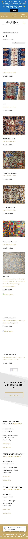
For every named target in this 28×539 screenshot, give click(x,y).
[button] (8, 76)
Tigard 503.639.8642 (4, 15)
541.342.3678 (6, 509)
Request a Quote (14, 395)
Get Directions (7, 447)
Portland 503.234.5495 (13, 15)
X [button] (27, 1)
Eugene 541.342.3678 (23, 15)
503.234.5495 (6, 476)
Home (4, 32)
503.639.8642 (6, 444)
